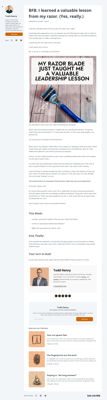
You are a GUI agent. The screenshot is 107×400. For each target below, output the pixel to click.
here (37, 246)
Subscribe (14, 34)
